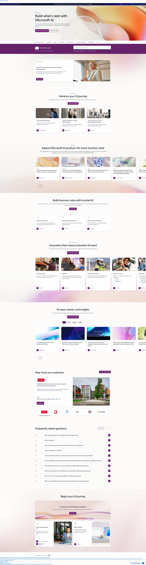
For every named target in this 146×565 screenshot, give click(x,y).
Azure (59, 398)
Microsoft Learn (65, 558)
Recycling (44, 564)
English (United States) (4, 561)
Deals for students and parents (38, 557)
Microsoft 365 (19, 558)
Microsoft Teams (53, 398)
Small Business (49, 558)
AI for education (47, 557)
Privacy (21, 564)
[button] (44, 412)
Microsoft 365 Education (4, 557)
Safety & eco (40, 564)
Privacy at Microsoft (130, 558)
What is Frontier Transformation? (79, 50)
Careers (113, 558)
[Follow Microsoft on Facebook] (44, 555)
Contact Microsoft (16, 564)
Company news (124, 558)
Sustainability (10, 560)
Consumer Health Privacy (4, 564)
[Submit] (109, 47)
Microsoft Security (8, 558)
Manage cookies (25, 564)
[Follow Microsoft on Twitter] (46, 555)
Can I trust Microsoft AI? (91, 50)
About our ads (49, 564)
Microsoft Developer (58, 558)
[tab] (64, 322)
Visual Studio (109, 558)
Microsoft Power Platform (27, 558)
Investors (136, 558)
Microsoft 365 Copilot (43, 398)
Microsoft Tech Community (85, 558)
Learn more (90, 4)
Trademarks (35, 564)
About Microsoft (118, 558)
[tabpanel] (73, 343)
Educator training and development (26, 557)
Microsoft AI (2, 558)
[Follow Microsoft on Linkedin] (49, 555)
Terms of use (31, 564)
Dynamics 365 (14, 558)
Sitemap (11, 564)
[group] (73, 70)
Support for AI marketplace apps (74, 558)
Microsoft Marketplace (95, 558)
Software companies (103, 558)
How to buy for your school (14, 557)
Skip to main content (4, 0)
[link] (39, 43)
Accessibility (5, 560)
